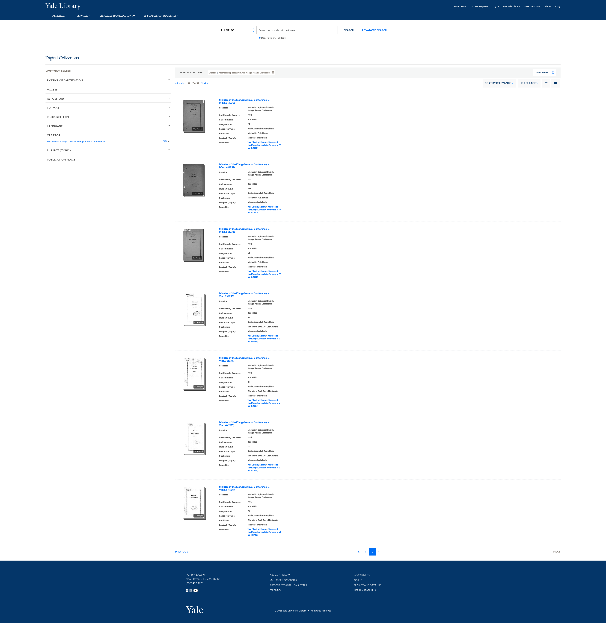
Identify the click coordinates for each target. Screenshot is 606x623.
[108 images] (193, 179)
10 (528, 83)
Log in (496, 6)
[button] (349, 30)
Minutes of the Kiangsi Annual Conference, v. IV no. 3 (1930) (244, 101)
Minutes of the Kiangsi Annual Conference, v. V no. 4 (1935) (244, 424)
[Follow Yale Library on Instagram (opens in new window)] (191, 590)
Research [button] (58, 15)
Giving (358, 580)
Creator (53, 135)
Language (55, 126)
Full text (281, 38)
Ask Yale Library (511, 6)
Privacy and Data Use (367, 585)
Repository (56, 98)
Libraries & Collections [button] (116, 15)
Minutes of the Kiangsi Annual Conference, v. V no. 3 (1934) (244, 359)
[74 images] (193, 502)
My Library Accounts (283, 580)
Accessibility (362, 575)
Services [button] (82, 15)
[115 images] (193, 115)
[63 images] (193, 244)
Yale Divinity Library (257, 142)
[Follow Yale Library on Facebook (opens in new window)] (187, 590)
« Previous (180, 83)
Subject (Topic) (59, 150)
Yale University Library (84, 6)
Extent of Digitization (65, 80)
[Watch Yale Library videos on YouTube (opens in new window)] (195, 590)
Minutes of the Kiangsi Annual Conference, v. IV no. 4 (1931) (244, 166)
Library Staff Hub (365, 590)
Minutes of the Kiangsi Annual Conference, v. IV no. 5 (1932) (244, 230)
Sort (498, 83)
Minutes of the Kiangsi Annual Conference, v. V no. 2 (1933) (244, 295)
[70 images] (193, 437)
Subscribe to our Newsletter (288, 585)
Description (267, 38)
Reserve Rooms (532, 6)
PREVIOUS (181, 551)
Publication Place (61, 159)
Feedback (276, 590)
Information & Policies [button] (160, 15)
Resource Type (58, 117)
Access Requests (479, 6)
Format (53, 108)
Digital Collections (62, 58)
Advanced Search (374, 30)
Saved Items (460, 6)
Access (52, 89)
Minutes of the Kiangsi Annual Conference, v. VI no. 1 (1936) (244, 488)
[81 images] (193, 373)
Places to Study (553, 6)
